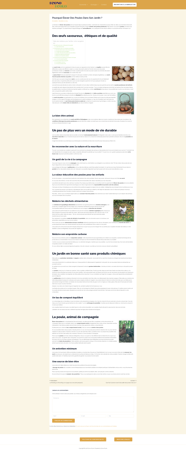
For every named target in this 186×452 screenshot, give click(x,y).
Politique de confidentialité (93, 439)
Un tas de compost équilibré (61, 59)
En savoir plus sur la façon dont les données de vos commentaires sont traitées (96, 426)
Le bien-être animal (60, 46)
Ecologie (94, 5)
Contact (104, 5)
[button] (87, 5)
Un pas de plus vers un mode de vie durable (63, 48)
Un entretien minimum (60, 62)
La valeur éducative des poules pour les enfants (65, 52)
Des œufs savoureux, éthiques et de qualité (63, 45)
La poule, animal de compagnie (61, 60)
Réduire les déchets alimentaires (62, 54)
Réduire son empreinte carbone (62, 55)
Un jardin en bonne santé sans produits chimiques (65, 57)
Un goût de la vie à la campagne (62, 51)
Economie (82, 5)
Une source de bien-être (61, 63)
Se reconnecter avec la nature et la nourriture (65, 49)
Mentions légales (123, 439)
